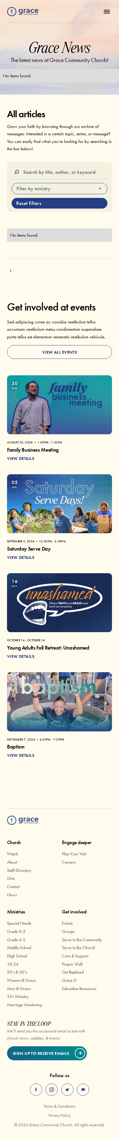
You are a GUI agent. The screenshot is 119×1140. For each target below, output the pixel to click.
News (12, 895)
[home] (22, 11)
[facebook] (36, 1090)
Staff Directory (19, 870)
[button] (105, 12)
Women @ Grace (21, 980)
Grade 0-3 (16, 931)
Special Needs (19, 923)
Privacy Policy (59, 1115)
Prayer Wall (72, 964)
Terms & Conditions (59, 1106)
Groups (68, 931)
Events (67, 923)
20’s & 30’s (17, 972)
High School (17, 956)
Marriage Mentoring (24, 1004)
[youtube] (83, 1090)
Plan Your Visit (74, 854)
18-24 (12, 964)
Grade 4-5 (16, 939)
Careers (69, 862)
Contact (13, 886)
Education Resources (79, 988)
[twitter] (67, 1090)
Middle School (19, 947)
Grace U (69, 980)
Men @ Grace (19, 988)
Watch (12, 854)
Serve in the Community (82, 939)
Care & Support (75, 956)
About (12, 862)
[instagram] (51, 1090)
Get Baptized (73, 972)
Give (11, 878)
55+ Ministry (18, 996)
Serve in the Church (78, 947)
